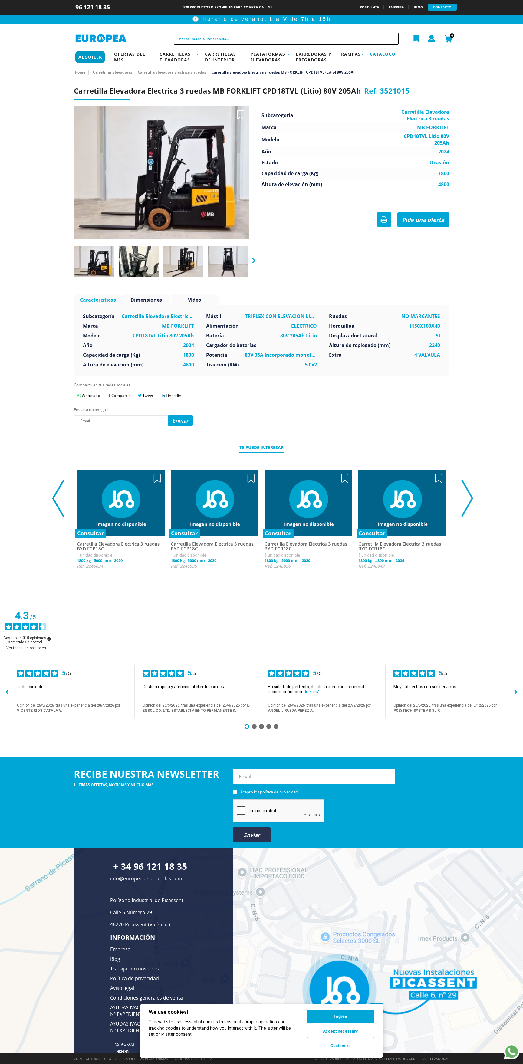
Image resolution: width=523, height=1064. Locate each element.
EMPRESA (396, 7)
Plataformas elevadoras (267, 57)
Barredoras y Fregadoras (313, 57)
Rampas (351, 54)
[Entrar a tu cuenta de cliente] (431, 39)
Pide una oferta (423, 219)
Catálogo (383, 54)
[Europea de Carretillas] (115, 39)
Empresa (120, 949)
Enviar (252, 835)
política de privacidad (279, 792)
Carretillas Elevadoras (175, 57)
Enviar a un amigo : (91, 409)
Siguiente (252, 261)
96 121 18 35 (93, 7)
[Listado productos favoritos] (416, 39)
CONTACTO (442, 7)
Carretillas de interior (220, 57)
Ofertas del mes (129, 57)
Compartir (120, 395)
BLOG (418, 7)
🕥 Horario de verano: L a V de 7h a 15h (261, 19)
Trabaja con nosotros (134, 968)
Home (80, 72)
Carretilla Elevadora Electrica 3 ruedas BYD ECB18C (118, 546)
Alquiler (90, 57)
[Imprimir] (384, 220)
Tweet (147, 395)
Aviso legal (122, 988)
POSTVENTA (369, 7)
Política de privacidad (134, 978)
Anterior (71, 260)
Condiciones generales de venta (146, 997)
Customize (340, 1045)
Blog (115, 959)
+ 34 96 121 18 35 (150, 866)
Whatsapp (90, 395)
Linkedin (173, 395)
